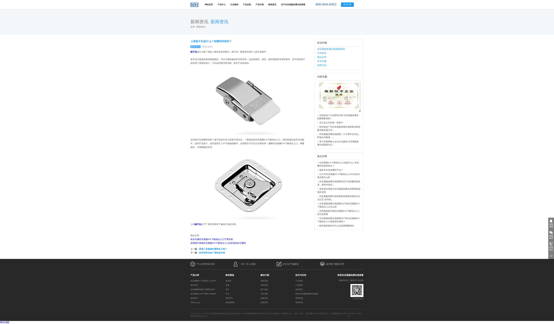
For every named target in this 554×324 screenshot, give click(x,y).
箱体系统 (264, 281)
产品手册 (260, 4)
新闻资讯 (272, 4)
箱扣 (296, 313)
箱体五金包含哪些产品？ (331, 170)
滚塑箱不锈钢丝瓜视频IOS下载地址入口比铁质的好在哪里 (218, 243)
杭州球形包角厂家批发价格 (212, 253)
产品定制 (247, 4)
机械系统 (264, 302)
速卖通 (228, 281)
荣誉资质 (299, 302)
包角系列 (194, 298)
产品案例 (299, 285)
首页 (192, 27)
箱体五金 (321, 65)
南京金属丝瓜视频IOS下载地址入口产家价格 (211, 239)
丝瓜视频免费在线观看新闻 (331, 49)
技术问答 (347, 4)
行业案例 (234, 4)
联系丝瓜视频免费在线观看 (306, 294)
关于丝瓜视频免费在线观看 (293, 4)
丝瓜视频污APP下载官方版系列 (203, 294)
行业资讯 (321, 53)
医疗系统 (264, 289)
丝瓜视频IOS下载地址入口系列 (203, 281)
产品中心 (222, 4)
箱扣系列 (194, 285)
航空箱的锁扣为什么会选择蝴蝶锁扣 (336, 226)
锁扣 (302, 313)
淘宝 (227, 289)
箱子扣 (193, 52)
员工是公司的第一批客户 (331, 123)
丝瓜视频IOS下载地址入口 (281, 313)
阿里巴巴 (229, 298)
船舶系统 (264, 298)
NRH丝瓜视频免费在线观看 (251, 313)
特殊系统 (264, 285)
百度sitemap (195, 302)
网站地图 (4, 322)
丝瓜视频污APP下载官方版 (316, 313)
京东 (227, 294)
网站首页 (209, 4)
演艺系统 (264, 294)
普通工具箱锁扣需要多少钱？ (213, 249)
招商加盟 (299, 298)
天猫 (227, 285)
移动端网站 (230, 302)
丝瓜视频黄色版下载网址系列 (202, 289)
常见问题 (321, 61)
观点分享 (321, 57)
